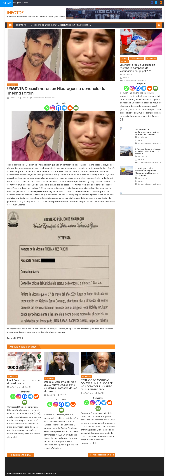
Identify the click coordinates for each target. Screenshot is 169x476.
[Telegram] (64, 108)
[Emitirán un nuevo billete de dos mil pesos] (24, 363)
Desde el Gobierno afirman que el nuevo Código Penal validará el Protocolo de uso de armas (60, 386)
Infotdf (7, 3)
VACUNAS (124, 61)
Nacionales (12, 85)
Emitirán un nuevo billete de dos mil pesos (23, 382)
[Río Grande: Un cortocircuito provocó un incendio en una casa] (126, 132)
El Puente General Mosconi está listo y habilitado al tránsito (148, 151)
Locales (124, 58)
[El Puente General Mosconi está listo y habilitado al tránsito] (126, 151)
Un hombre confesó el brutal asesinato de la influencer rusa (61, 25)
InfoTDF (25, 98)
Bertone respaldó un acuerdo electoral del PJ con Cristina (102, 455)
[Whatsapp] (47, 108)
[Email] (76, 108)
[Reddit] (70, 108)
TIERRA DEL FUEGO (137, 58)
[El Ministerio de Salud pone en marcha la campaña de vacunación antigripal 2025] (141, 42)
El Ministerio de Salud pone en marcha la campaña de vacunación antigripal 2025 (137, 67)
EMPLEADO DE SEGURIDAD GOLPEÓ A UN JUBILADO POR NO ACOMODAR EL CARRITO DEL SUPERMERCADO (97, 385)
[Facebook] (58, 108)
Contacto (20, 25)
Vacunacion (151, 58)
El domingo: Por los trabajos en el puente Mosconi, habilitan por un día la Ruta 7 (147, 172)
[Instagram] (52, 108)
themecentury (50, 473)
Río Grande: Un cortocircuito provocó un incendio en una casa (147, 132)
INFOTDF (15, 13)
